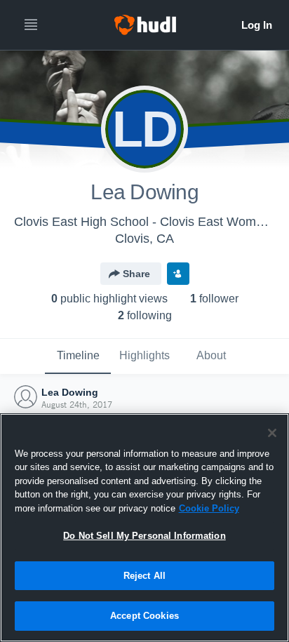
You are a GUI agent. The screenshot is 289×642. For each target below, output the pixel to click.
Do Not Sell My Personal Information (144, 535)
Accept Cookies (144, 615)
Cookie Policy (209, 508)
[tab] (78, 356)
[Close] (272, 432)
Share (136, 273)
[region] (144, 527)
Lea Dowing (69, 392)
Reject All (144, 575)
